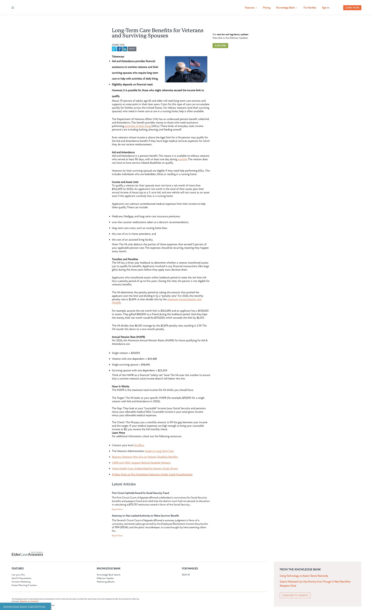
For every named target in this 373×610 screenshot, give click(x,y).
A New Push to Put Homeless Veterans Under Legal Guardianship (152, 474)
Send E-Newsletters (21, 578)
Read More (117, 509)
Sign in (325, 7)
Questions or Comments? (29, 601)
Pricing (266, 7)
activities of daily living (138, 126)
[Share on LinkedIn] (124, 49)
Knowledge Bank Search (108, 574)
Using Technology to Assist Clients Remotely (304, 575)
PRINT (132, 48)
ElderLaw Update (105, 578)
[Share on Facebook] (119, 49)
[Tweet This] (114, 49)
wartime (182, 159)
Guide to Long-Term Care (159, 451)
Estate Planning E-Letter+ (24, 585)
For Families (309, 7)
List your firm (18, 574)
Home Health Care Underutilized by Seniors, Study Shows (145, 468)
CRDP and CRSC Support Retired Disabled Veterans (141, 462)
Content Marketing (21, 581)
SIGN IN (186, 574)
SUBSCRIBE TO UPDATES (295, 595)
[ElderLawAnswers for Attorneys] (177, 554)
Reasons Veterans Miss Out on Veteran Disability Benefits (145, 457)
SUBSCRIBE (220, 45)
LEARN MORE (352, 7)
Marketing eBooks (106, 581)
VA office (139, 445)
